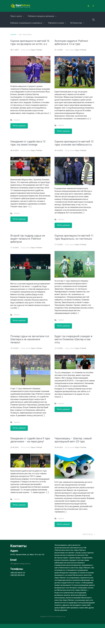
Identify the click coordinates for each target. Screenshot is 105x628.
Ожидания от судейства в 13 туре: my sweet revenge (27, 143)
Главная (13, 34)
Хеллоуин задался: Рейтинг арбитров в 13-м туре (71, 42)
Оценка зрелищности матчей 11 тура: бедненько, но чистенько (74, 237)
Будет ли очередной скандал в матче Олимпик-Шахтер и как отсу (73, 339)
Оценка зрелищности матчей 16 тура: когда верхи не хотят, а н (29, 42)
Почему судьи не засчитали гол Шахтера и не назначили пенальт (29, 339)
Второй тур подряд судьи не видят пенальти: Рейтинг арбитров (27, 238)
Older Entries (88, 534)
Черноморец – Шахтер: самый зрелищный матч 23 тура (73, 440)
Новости (17, 120)
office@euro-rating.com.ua (20, 564)
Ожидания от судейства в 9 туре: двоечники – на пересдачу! (30, 440)
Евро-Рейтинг (36, 50)
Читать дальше (19, 126)
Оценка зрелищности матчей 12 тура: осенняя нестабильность (74, 143)
